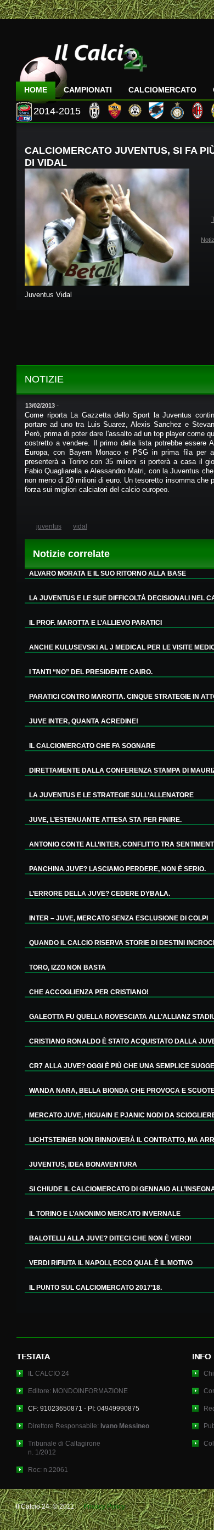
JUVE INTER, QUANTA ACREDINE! (83, 721)
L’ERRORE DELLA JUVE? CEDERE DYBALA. (99, 893)
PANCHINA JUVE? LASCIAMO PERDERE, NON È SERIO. (117, 869)
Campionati (88, 89)
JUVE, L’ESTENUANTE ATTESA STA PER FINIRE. (105, 820)
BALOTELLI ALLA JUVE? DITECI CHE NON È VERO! (110, 1238)
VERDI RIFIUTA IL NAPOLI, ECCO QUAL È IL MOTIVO (111, 1263)
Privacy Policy (104, 1506)
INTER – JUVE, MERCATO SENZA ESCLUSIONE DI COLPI (118, 918)
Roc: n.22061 (48, 1470)
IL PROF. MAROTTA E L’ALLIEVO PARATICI (95, 623)
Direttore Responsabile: (88, 1426)
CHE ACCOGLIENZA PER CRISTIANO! (89, 992)
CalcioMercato (162, 89)
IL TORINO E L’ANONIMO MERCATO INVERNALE (105, 1214)
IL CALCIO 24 (48, 1373)
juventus (48, 526)
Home (35, 89)
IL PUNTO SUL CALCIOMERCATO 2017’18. (95, 1287)
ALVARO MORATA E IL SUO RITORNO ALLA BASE (107, 573)
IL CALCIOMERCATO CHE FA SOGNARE (92, 746)
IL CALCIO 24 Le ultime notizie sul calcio (82, 69)
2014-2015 (57, 111)
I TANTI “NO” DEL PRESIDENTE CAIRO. (91, 672)
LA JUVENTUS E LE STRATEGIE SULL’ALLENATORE (111, 795)
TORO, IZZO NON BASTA (67, 967)
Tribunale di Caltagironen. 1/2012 (64, 1448)
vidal (80, 526)
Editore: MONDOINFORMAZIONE (78, 1391)
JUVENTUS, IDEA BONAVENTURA (83, 1164)
